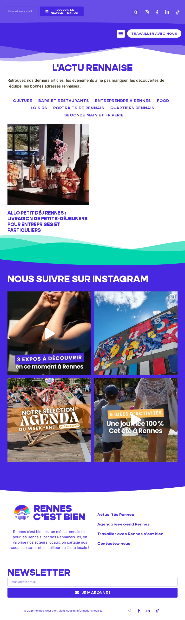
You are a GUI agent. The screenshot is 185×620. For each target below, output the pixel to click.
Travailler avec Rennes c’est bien (130, 533)
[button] (135, 12)
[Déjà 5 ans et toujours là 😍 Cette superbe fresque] (136, 333)
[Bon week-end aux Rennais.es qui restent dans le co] (49, 420)
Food (163, 100)
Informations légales (89, 610)
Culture (22, 100)
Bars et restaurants (63, 100)
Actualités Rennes (115, 514)
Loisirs (39, 107)
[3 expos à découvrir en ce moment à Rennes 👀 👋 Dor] (49, 333)
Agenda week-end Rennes (123, 524)
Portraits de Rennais (78, 107)
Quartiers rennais (132, 107)
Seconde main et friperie (94, 115)
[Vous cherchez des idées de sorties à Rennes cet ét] (136, 420)
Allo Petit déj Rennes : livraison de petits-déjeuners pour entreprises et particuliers (47, 221)
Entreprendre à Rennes (123, 100)
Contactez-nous (113, 543)
